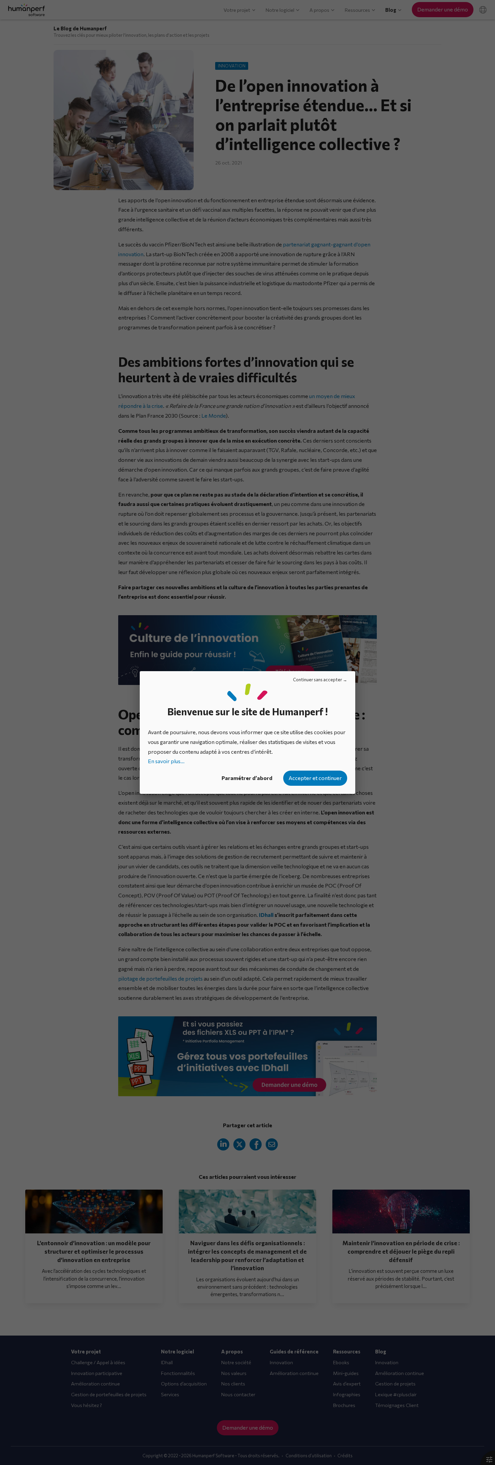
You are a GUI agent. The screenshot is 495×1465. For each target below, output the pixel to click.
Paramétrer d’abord (247, 778)
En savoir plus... (166, 761)
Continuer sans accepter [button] (317, 679)
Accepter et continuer (315, 778)
